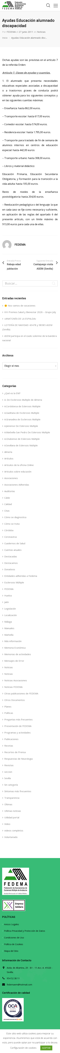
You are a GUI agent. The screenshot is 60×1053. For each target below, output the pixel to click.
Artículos (8, 458)
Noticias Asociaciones (15, 680)
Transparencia (11, 797)
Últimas (8, 804)
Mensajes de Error (14, 660)
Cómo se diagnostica (15, 517)
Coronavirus (10, 536)
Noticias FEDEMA (13, 686)
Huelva (8, 595)
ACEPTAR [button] (46, 1047)
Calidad (8, 504)
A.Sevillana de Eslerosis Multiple (21, 445)
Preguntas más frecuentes (18, 719)
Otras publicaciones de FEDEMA (21, 693)
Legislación (10, 608)
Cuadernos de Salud (14, 543)
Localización (10, 615)
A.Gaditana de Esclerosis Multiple (21, 412)
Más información (13, 641)
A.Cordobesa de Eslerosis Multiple (22, 406)
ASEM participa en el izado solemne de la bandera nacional (29, 338)
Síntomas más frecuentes (17, 791)
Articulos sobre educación (17, 471)
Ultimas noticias (12, 810)
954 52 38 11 (13, 978)
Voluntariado (11, 837)
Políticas (8, 712)
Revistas (9, 765)
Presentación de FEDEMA (17, 726)
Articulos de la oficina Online (19, 465)
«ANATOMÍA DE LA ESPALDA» (20, 318)
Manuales (9, 628)
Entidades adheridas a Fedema (20, 575)
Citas (7, 510)
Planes (7, 706)
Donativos (9, 569)
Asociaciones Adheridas (16, 484)
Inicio (5, 37)
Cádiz (7, 497)
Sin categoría (11, 784)
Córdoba (8, 530)
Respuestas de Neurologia (18, 758)
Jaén (6, 602)
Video (7, 823)
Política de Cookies (13, 944)
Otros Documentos (14, 700)
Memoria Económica (15, 647)
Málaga (8, 621)
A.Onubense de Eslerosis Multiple (22, 438)
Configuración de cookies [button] (23, 1047)
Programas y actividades (17, 732)
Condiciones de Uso (14, 937)
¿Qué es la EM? (12, 393)
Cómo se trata (12, 523)
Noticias (41, 31)
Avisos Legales (11, 924)
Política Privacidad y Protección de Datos (24, 930)
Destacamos (11, 562)
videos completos (13, 830)
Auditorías (9, 491)
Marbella (8, 634)
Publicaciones (11, 739)
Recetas (8, 745)
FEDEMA (11, 31)
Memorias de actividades (17, 654)
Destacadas (10, 556)
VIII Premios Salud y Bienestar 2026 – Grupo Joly (30, 312)
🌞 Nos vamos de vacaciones (19, 305)
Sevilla (7, 778)
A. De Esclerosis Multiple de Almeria (23, 399)
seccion (8, 771)
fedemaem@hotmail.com (19, 984)
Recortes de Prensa (15, 752)
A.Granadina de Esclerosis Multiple (22, 419)
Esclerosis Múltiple (14, 582)
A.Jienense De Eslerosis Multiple (21, 425)
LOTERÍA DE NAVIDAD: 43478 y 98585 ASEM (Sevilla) (27, 327)
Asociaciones (11, 478)
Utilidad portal (11, 817)
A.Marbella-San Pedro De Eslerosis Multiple (27, 432)
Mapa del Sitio (11, 950)
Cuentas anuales (13, 549)
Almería (8, 451)
